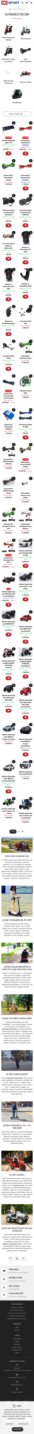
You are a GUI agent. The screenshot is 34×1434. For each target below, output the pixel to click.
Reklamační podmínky (17, 1316)
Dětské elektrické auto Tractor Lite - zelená (8, 811)
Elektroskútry (25, 39)
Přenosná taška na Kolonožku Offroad (25, 212)
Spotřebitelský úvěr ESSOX (17, 1319)
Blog (17, 1327)
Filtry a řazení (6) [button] (16, 114)
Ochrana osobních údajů (17, 1313)
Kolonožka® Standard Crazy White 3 (25, 526)
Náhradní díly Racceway (8, 82)
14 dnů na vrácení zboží (16, 1293)
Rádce (17, 1330)
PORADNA (17, 1324)
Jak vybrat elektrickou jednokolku (17, 1074)
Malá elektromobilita (25, 60)
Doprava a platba (17, 1307)
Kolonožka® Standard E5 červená (25, 178)
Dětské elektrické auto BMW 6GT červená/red (25, 629)
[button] (8, 153)
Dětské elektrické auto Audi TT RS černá (25, 586)
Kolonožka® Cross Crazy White (25, 495)
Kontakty (17, 1344)
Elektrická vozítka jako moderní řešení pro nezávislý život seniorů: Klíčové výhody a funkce (17, 968)
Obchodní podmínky (17, 1310)
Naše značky (17, 1347)
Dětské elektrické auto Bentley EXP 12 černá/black (8, 594)
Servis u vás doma (14, 1286)
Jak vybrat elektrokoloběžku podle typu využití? (17, 920)
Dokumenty (17, 1339)
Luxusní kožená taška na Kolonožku (8, 246)
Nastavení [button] (9, 1424)
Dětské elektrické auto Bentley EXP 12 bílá (25, 553)
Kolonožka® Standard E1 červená (25, 143)
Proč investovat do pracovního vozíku (17, 856)
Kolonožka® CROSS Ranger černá (8, 491)
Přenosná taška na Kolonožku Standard (9, 212)
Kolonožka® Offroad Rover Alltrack (8, 461)
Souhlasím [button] (17, 1429)
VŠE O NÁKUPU (17, 1304)
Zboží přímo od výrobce (15, 1277)
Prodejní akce (17, 1350)
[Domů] (10, 3)
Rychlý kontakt (17, 1392)
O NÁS (17, 1335)
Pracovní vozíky (25, 82)
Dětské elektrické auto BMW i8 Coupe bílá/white (8, 779)
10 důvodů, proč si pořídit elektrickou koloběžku (17, 1018)
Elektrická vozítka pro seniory (8, 60)
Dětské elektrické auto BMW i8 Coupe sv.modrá (8, 737)
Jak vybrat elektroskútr (17, 1174)
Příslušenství (17, 103)
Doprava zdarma (13, 1269)
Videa (17, 1353)
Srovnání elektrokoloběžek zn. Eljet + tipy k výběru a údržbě (17, 1126)
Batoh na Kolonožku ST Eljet (25, 249)
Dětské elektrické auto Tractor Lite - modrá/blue (25, 815)
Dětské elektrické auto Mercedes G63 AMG (8, 698)
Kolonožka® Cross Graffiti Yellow (25, 464)
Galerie (17, 1341)
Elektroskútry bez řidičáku (8, 39)
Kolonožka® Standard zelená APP (8, 526)
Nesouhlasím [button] (23, 1424)
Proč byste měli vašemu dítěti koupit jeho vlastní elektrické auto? (17, 1229)
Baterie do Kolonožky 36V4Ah (8, 427)
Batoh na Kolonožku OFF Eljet (8, 286)
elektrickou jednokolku (15, 1078)
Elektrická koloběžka (9, 1029)
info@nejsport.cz (17, 1385)
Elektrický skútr (18, 1185)
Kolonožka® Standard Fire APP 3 (8, 560)
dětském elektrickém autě (11, 1244)
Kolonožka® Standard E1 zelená (8, 178)
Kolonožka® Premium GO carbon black (9, 396)
